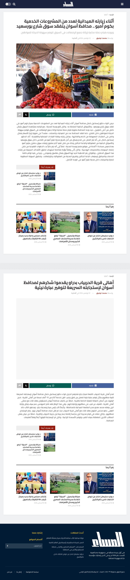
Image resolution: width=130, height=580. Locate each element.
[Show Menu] (122, 4)
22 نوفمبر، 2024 (85, 38)
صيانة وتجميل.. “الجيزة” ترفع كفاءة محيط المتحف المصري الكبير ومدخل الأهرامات (29, 187)
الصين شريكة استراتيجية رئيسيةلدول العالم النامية (66, 542)
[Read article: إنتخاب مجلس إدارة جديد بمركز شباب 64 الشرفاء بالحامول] (31, 222)
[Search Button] (14, 4)
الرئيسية (112, 14)
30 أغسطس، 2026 (34, 178)
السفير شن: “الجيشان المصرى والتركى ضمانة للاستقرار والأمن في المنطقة (68, 548)
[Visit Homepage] (68, 4)
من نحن (9, 571)
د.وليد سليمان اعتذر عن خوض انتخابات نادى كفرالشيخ (28, 174)
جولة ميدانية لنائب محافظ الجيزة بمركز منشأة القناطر (65, 538)
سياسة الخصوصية (32, 571)
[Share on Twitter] (26, 114)
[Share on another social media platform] (19, 114)
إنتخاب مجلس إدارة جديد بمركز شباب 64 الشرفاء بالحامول (32, 237)
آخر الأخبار (54, 231)
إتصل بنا (19, 571)
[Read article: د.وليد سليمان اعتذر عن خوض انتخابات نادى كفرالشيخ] (49, 176)
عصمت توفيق (101, 38)
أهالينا (106, 14)
